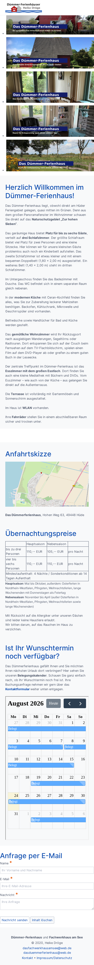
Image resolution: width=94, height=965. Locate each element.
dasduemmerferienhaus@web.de (47, 952)
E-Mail (6, 878)
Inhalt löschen (42, 920)
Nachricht (9, 894)
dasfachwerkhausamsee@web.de (47, 948)
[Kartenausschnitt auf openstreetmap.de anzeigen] (46, 505)
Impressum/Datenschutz (54, 958)
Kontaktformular (17, 689)
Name (6, 863)
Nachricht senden (14, 920)
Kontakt (27, 958)
